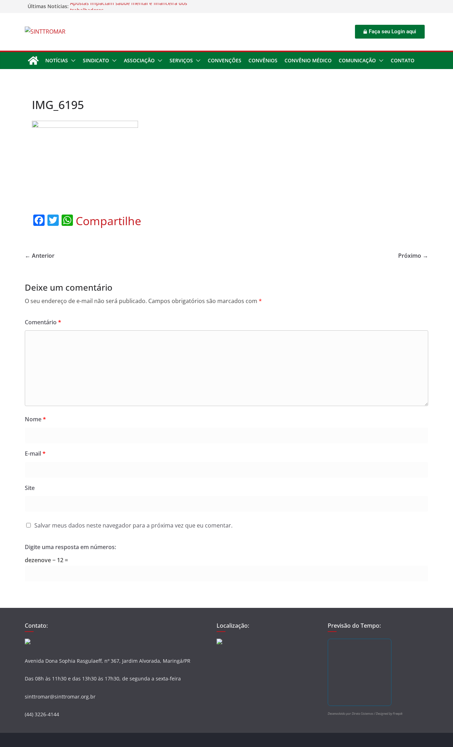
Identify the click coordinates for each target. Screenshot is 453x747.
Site (30, 488)
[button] (72, 60)
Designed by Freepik (389, 713)
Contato (402, 60)
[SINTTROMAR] (33, 60)
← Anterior (40, 256)
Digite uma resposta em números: (70, 547)
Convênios (262, 60)
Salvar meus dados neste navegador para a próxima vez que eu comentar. (133, 525)
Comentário (43, 322)
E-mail (35, 453)
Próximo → (413, 256)
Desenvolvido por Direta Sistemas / (352, 713)
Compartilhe (108, 221)
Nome (35, 419)
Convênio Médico (308, 60)
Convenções (224, 60)
